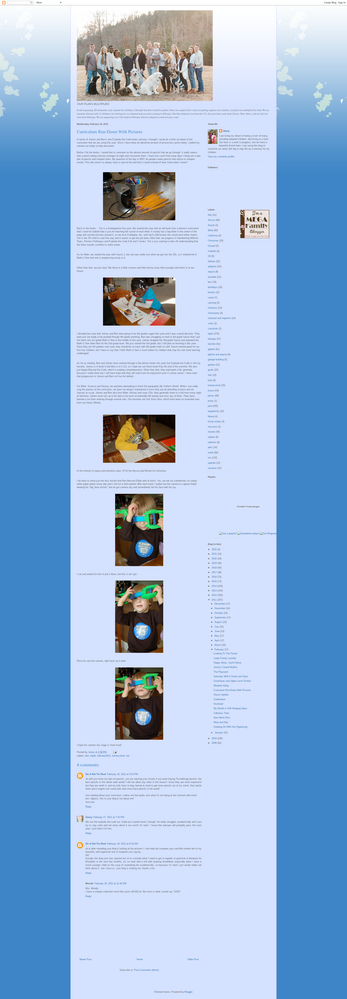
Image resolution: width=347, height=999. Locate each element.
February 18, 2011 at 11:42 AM (110, 883)
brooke (211, 292)
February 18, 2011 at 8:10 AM (122, 843)
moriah (211, 431)
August (219, 622)
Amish (211, 225)
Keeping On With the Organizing (230, 726)
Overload (218, 703)
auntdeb (212, 277)
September (221, 617)
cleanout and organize (219, 318)
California (213, 235)
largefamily (213, 411)
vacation (212, 468)
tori (127, 755)
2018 (214, 567)
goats (211, 369)
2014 (214, 586)
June (217, 631)
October (219, 613)
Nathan (211, 261)
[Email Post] (114, 752)
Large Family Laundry (225, 658)
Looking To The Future (225, 653)
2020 (214, 558)
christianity (213, 313)
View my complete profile (221, 156)
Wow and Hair (221, 722)
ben (87, 755)
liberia (211, 416)
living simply (214, 421)
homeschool (118, 755)
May (217, 635)
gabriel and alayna (217, 354)
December (220, 603)
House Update (221, 694)
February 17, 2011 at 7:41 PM (108, 817)
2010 (214, 738)
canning (212, 302)
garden (211, 364)
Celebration (219, 699)
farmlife (212, 344)
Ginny (88, 817)
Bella (210, 230)
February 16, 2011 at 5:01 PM (122, 774)
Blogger (188, 992)
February (219, 649)
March (218, 645)
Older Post (193, 959)
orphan (211, 437)
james (211, 395)
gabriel (211, 349)
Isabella (212, 251)
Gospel (211, 245)
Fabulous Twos (221, 713)
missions (212, 426)
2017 (214, 572)
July (217, 626)
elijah (93, 755)
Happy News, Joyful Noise (227, 662)
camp (211, 297)
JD (209, 256)
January (219, 732)
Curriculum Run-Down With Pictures (232, 690)
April (217, 640)
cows (210, 323)
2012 (214, 595)
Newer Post (86, 959)
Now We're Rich (222, 717)
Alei (210, 215)
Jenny (226, 131)
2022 (214, 549)
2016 (214, 576)
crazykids (213, 328)
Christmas (213, 240)
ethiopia (212, 339)
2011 (214, 599)
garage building (216, 359)
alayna (211, 271)
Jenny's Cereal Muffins (225, 667)
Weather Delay (221, 685)
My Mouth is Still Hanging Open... (231, 708)
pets (210, 447)
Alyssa (211, 220)
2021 (214, 554)
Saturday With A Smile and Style (231, 676)
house (211, 390)
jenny (210, 400)
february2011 (104, 755)
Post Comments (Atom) (146, 970)
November (220, 608)
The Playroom (221, 672)
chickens (212, 307)
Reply (88, 806)
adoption (212, 266)
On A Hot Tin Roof (95, 774)
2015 (214, 581)
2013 (214, 590)
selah (210, 452)
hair (210, 375)
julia (210, 406)
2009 (214, 743)
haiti (210, 380)
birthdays (212, 287)
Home (140, 959)
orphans (212, 442)
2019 (214, 563)
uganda (211, 462)
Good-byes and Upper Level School (232, 681)
